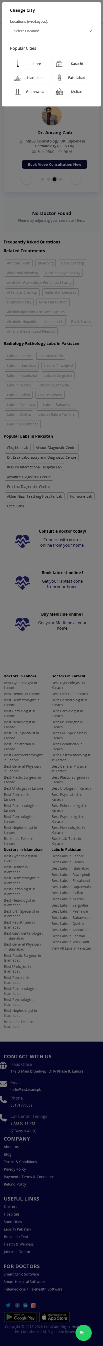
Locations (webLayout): (29, 21)
